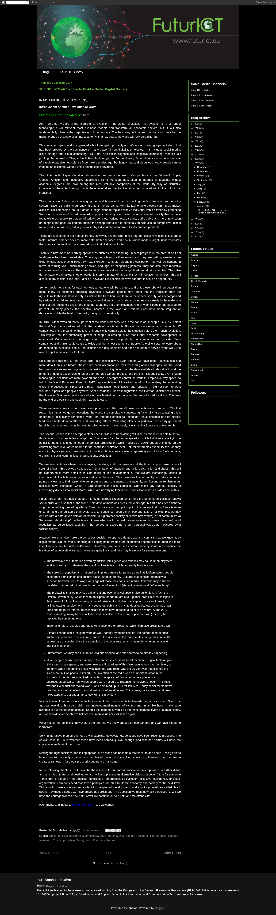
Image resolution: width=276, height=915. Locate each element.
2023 (197, 137)
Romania (195, 359)
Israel (194, 312)
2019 (197, 154)
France (194, 286)
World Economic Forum (100, 840)
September (203, 180)
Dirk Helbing (126, 835)
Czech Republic (199, 281)
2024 (197, 132)
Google (172, 835)
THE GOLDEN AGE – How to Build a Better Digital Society (83, 89)
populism (69, 840)
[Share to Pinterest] (119, 830)
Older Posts (172, 853)
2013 (197, 232)
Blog (45, 72)
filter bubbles (158, 835)
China (194, 270)
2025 (197, 128)
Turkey (194, 375)
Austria (194, 255)
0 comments (91, 830)
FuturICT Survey (70, 72)
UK (192, 380)
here (86, 115)
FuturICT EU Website (202, 105)
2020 (197, 150)
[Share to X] (113, 830)
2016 (197, 219)
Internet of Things (50, 840)
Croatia (194, 275)
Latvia (194, 328)
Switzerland (197, 370)
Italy (193, 317)
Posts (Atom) (119, 863)
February (202, 202)
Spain (194, 365)
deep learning (108, 835)
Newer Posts (49, 853)
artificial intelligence (70, 835)
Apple (53, 835)
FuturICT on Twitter (201, 90)
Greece (195, 297)
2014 (197, 228)
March (200, 197)
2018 (197, 159)
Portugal (195, 354)
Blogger (160, 908)
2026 (197, 124)
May (199, 193)
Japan (194, 323)
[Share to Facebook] (116, 830)
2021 (197, 145)
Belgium (195, 260)
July (199, 184)
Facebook (142, 835)
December (202, 167)
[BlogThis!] (110, 830)
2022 (197, 141)
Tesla (79, 840)
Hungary (195, 302)
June (200, 188)
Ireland (194, 307)
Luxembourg (197, 333)
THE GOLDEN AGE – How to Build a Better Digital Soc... (211, 211)
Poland (194, 349)
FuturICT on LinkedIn (202, 95)
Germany (195, 291)
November (202, 171)
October (201, 175)
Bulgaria (195, 265)
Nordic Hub (196, 344)
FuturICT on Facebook (202, 100)
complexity (91, 835)
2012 (197, 236)
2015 (197, 223)
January (201, 206)
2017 (197, 163)
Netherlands (197, 338)
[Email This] (107, 830)
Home (110, 853)
